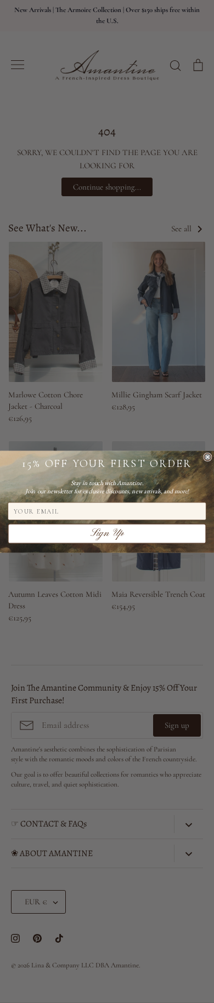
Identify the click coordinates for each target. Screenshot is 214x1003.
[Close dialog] (207, 456)
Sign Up (107, 533)
